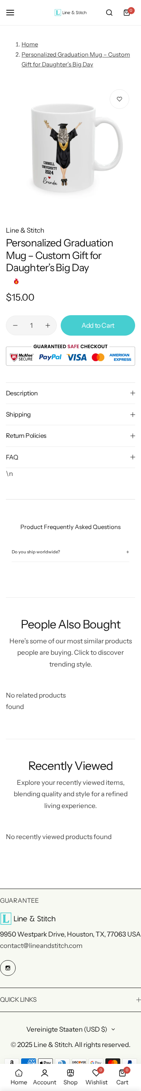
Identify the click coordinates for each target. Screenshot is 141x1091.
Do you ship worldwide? (70, 552)
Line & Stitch (25, 230)
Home (30, 44)
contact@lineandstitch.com (41, 946)
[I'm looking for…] (109, 12)
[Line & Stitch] (70, 13)
